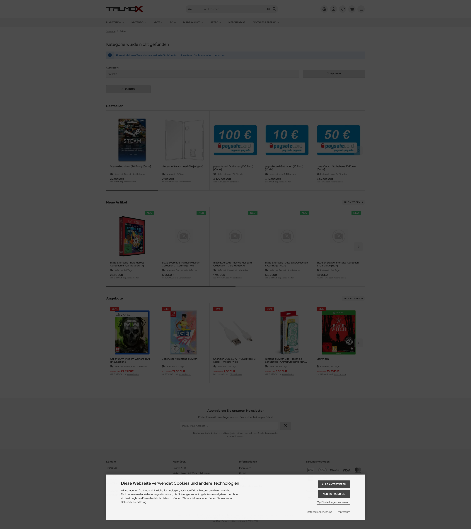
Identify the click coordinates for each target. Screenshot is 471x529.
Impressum (343, 511)
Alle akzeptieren (334, 484)
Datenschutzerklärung (319, 511)
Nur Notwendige (334, 494)
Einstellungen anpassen (335, 502)
